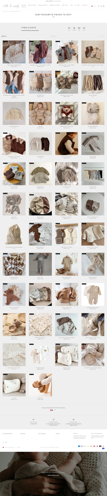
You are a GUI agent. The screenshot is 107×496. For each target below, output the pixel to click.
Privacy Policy (22, 433)
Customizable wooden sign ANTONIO (92, 367)
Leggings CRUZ (92, 186)
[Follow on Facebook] (3, 442)
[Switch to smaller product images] (4, 36)
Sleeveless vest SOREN (66, 247)
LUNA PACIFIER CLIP (92, 277)
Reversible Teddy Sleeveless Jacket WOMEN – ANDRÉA (14, 96)
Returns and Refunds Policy (7, 433)
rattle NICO (14, 337)
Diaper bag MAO (66, 367)
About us (75, 433)
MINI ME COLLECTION (42, 5)
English (18, 447)
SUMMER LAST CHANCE (55, 5)
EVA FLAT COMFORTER (14, 307)
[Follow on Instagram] (6, 442)
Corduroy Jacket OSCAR (14, 156)
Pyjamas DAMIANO (40, 367)
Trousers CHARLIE (40, 307)
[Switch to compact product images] (5, 36)
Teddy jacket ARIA (14, 277)
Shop (7, 11)
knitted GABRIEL (14, 186)
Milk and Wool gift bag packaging (14, 247)
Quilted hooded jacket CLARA (93, 337)
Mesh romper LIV (40, 247)
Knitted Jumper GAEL (93, 126)
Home (4, 11)
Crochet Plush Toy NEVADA (66, 126)
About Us (24, 6)
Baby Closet (65, 5)
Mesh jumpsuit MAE (66, 277)
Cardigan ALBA (40, 186)
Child (71, 5)
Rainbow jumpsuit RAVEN (93, 307)
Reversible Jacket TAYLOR (66, 95)
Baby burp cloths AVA (40, 337)
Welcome (24, 5)
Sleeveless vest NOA (67, 156)
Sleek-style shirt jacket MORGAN (67, 337)
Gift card (77, 5)
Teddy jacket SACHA (67, 307)
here (93, 435)
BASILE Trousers (93, 95)
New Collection (32, 5)
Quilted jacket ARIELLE (92, 247)
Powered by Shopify (54, 447)
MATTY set (40, 277)
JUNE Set (40, 126)
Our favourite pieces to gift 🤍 (15, 11)
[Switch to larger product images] (2, 36)
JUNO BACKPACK (40, 95)
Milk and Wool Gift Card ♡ (14, 367)
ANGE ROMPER (93, 156)
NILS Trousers (40, 156)
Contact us (84, 5)
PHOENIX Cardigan (14, 126)
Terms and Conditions (42, 433)
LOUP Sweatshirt (67, 186)
